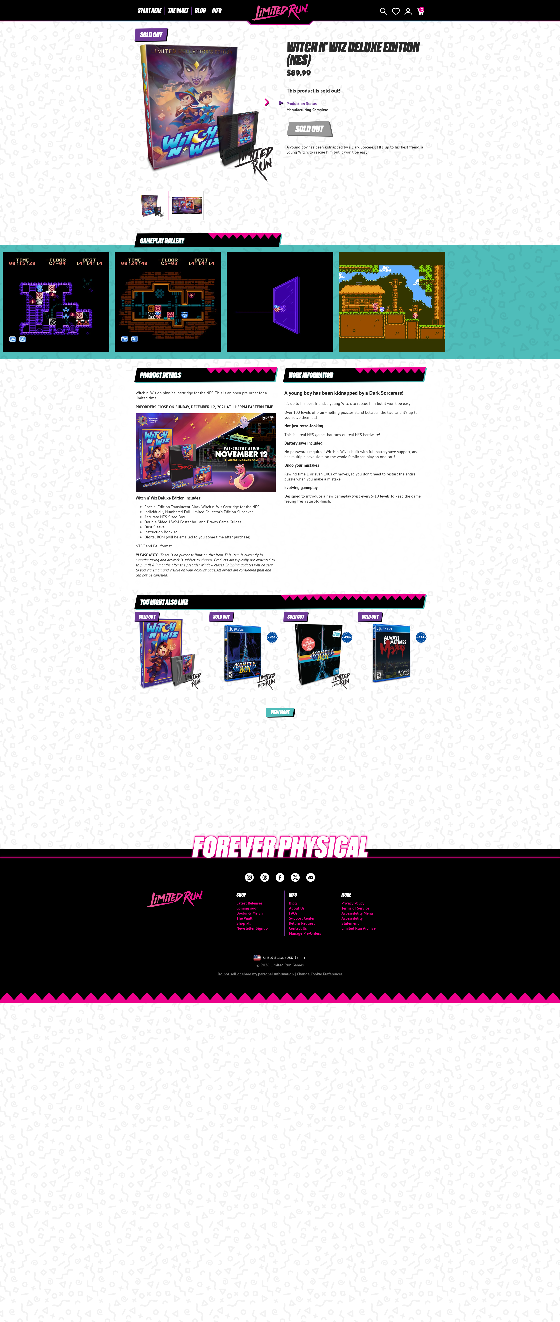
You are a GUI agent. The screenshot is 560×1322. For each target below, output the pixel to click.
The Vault (178, 10)
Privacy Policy (352, 903)
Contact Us (298, 928)
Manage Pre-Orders (305, 933)
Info (216, 10)
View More (280, 712)
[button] (142, 102)
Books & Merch (249, 913)
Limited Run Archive (358, 928)
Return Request (302, 923)
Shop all (243, 923)
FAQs (293, 913)
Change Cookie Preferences (320, 973)
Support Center (302, 918)
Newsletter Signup (252, 928)
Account (408, 11)
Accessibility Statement (351, 921)
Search (384, 11)
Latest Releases (249, 903)
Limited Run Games (280, 12)
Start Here (149, 10)
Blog (200, 10)
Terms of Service (355, 908)
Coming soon (247, 908)
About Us (296, 908)
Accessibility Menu (357, 913)
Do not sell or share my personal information (256, 973)
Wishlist (396, 11)
